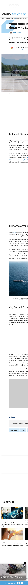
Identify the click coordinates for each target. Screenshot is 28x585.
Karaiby (23, 430)
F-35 (14, 232)
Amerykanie (13, 430)
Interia (2, 18)
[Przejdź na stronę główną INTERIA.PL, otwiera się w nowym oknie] (6, 14)
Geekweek (8, 18)
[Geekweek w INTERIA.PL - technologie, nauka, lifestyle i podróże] (19, 14)
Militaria (13, 18)
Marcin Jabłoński (17, 32)
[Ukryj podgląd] (25, 563)
